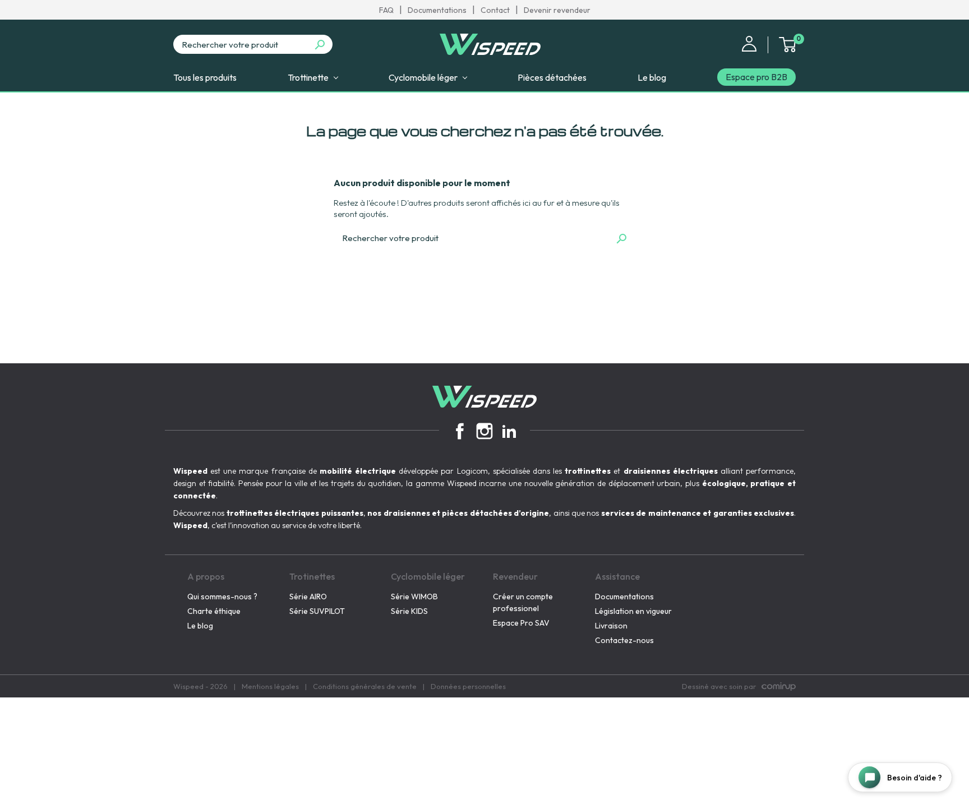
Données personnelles (468, 686)
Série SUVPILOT (317, 611)
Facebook (460, 431)
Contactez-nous (624, 640)
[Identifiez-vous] (749, 42)
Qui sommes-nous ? (222, 596)
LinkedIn (509, 431)
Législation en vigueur (633, 611)
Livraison (611, 626)
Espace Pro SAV (521, 623)
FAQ (386, 10)
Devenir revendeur (557, 10)
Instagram (484, 431)
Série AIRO (308, 596)
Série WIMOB (414, 596)
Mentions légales (270, 686)
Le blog (200, 626)
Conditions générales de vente (365, 686)
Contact (495, 10)
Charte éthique (214, 611)
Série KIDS (409, 611)
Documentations (437, 10)
